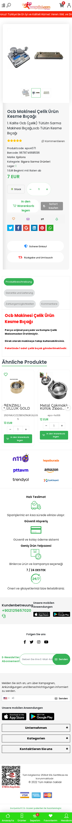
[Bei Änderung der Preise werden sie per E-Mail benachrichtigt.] (58, 219)
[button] (11, 57)
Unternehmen (36, 728)
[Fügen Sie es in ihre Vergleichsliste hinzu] (43, 219)
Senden (63, 659)
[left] (4, 407)
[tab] (19, 282)
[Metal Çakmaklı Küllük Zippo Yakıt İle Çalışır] (54, 386)
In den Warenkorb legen (25, 206)
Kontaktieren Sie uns (36, 749)
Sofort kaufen (53, 206)
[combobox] (6, 698)
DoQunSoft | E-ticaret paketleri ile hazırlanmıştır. (36, 808)
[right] (68, 407)
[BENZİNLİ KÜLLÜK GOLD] (18, 386)
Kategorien (36, 738)
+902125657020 (16, 610)
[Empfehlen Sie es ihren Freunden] (29, 219)
